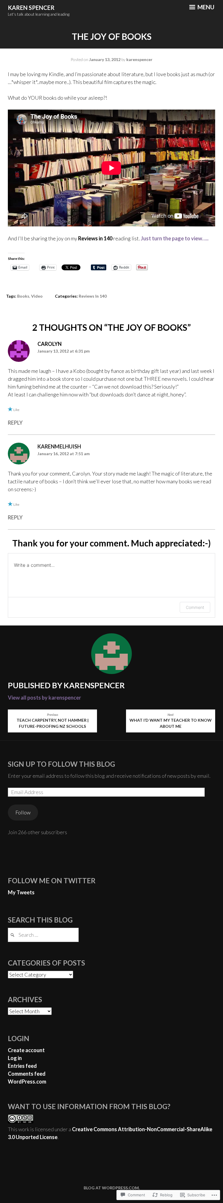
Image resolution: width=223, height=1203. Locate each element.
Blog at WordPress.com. (112, 1187)
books (23, 296)
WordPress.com (27, 1081)
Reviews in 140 (93, 296)
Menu (205, 7)
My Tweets (21, 892)
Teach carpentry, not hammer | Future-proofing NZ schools (53, 721)
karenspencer (139, 59)
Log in (15, 1058)
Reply (15, 422)
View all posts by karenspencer (44, 697)
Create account (26, 1050)
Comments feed (27, 1073)
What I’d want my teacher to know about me (171, 721)
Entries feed (22, 1066)
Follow (22, 812)
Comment (195, 607)
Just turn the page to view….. (174, 238)
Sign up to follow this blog (61, 764)
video (37, 296)
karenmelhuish (59, 446)
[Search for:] (43, 935)
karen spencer (31, 7)
